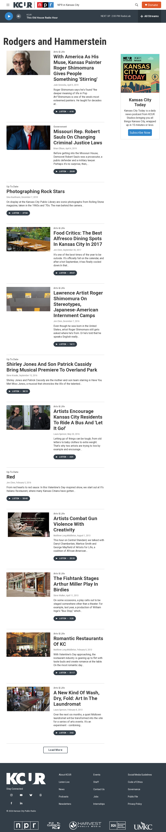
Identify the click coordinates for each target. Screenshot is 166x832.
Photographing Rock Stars (35, 191)
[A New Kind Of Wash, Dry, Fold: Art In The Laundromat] (28, 699)
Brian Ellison (59, 148)
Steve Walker (59, 595)
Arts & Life (59, 51)
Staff (96, 782)
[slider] (23, 16)
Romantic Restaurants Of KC (78, 641)
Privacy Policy (135, 804)
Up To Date (12, 186)
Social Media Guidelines (140, 775)
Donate (153, 5)
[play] (9, 16)
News (62, 789)
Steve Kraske (12, 375)
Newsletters (65, 804)
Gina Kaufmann (13, 197)
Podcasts (63, 796)
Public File (133, 796)
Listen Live (64, 782)
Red (10, 477)
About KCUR (65, 775)
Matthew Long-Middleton (64, 535)
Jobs (95, 796)
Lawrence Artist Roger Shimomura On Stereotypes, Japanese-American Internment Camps (78, 304)
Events (96, 775)
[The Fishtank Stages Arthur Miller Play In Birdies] (28, 584)
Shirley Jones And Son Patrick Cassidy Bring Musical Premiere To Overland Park (51, 367)
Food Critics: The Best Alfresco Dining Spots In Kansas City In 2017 (77, 238)
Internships (99, 804)
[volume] (18, 16)
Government (60, 126)
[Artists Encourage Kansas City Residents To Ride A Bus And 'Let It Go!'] (28, 417)
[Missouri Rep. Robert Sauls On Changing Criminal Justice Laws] (28, 138)
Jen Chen (57, 250)
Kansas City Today (140, 102)
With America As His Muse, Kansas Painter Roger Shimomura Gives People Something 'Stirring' (77, 68)
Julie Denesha (59, 85)
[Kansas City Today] (140, 73)
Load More (55, 749)
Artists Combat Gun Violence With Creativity (75, 524)
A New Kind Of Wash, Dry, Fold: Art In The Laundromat (76, 698)
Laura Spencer (59, 434)
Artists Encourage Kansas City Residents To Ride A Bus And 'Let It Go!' (78, 419)
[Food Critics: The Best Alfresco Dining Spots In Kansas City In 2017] (28, 239)
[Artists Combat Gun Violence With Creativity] (28, 524)
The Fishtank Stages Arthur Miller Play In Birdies (76, 583)
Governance (134, 789)
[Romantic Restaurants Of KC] (28, 644)
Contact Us (99, 789)
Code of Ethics (135, 782)
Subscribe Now (140, 132)
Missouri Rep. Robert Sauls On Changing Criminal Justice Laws (77, 137)
